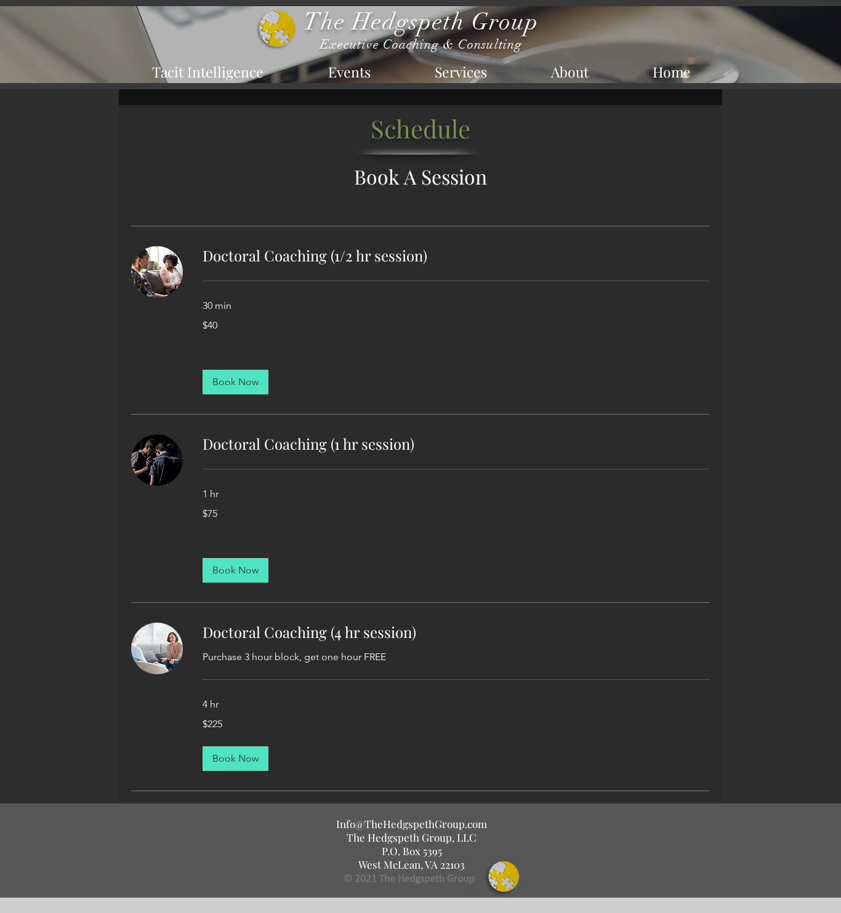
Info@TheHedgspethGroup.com (411, 824)
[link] (456, 256)
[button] (235, 382)
